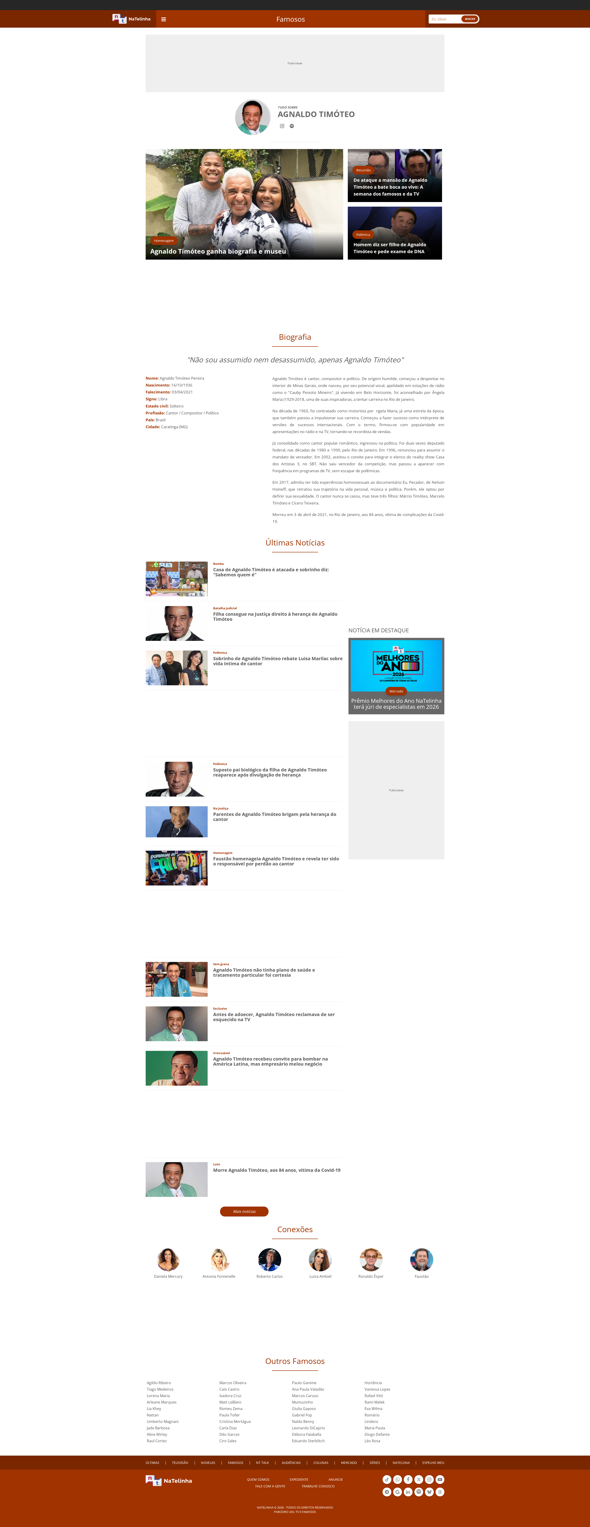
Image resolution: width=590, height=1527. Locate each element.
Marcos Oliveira (232, 1382)
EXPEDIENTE (299, 1479)
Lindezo (371, 1421)
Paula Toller (229, 1415)
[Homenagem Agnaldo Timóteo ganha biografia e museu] (244, 204)
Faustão (422, 1276)
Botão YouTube (440, 1483)
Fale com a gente (270, 1486)
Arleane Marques (162, 1402)
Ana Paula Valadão (308, 1389)
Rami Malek (374, 1402)
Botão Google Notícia (397, 1495)
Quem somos (258, 1479)
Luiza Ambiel (320, 1276)
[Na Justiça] (177, 821)
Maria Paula (375, 1427)
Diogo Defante (377, 1434)
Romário (372, 1415)
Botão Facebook (408, 1483)
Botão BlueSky (429, 1495)
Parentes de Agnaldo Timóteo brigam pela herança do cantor (274, 816)
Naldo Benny (303, 1421)
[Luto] (177, 1179)
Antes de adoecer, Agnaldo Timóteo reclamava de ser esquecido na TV (274, 1017)
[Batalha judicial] (177, 623)
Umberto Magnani (163, 1421)
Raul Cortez (157, 1440)
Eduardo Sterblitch (308, 1440)
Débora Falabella (306, 1434)
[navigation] (163, 19)
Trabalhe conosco (318, 1486)
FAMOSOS (235, 1462)
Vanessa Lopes (377, 1389)
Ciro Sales (227, 1440)
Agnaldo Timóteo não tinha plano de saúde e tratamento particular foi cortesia (264, 972)
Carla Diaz (228, 1427)
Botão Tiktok (387, 1483)
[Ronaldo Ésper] (371, 1259)
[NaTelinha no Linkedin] (408, 1492)
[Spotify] (292, 125)
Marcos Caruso (305, 1395)
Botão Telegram (387, 1495)
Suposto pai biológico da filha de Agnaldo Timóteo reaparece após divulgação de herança (270, 772)
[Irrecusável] (177, 1068)
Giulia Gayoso (304, 1408)
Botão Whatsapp (397, 1483)
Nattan (153, 1415)
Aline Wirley (157, 1434)
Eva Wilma (373, 1408)
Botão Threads (440, 1495)
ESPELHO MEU (433, 1462)
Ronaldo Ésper (371, 1276)
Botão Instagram (429, 1483)
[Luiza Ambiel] (320, 1259)
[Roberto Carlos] (269, 1259)
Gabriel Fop (302, 1415)
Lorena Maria (158, 1395)
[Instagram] (282, 125)
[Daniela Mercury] (168, 1259)
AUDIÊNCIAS (291, 1462)
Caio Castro (229, 1389)
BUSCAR (470, 19)
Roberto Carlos (270, 1276)
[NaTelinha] (131, 19)
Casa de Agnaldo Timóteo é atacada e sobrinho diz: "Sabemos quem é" (271, 572)
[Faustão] (421, 1259)
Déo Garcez (229, 1434)
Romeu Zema (230, 1408)
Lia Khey (154, 1408)
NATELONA (401, 1462)
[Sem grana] (177, 979)
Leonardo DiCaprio (308, 1427)
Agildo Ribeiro (159, 1382)
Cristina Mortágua (235, 1421)
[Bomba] (177, 578)
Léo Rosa (372, 1440)
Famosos (290, 19)
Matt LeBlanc (230, 1402)
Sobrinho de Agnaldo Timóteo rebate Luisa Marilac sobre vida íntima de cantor (278, 661)
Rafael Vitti (374, 1395)
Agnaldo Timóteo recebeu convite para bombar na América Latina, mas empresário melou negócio (270, 1061)
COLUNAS (320, 1462)
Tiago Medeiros (160, 1389)
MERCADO (349, 1462)
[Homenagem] (177, 867)
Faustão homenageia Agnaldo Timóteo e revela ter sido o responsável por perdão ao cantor (276, 861)
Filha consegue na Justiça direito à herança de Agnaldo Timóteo (275, 616)
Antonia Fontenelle (219, 1276)
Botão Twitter (418, 1483)
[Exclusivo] (177, 1023)
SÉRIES (375, 1462)
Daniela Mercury (168, 1276)
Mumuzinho (302, 1402)
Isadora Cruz (230, 1395)
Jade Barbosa (158, 1427)
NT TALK (262, 1462)
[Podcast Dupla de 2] (418, 1492)
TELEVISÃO (180, 1462)
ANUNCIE (336, 1479)
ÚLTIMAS (152, 1462)
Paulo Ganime (304, 1382)
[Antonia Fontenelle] (218, 1259)
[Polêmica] (177, 667)
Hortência (373, 1382)
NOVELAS (208, 1462)
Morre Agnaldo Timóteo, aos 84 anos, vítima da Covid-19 (276, 1170)
